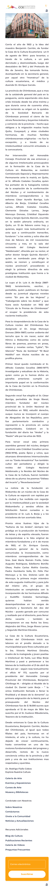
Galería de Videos (15, 845)
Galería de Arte (13, 778)
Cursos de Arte (13, 787)
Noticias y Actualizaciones (19, 820)
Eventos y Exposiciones (18, 783)
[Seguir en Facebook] (34, 888)
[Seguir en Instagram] (46, 888)
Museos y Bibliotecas (16, 792)
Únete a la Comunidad (17, 816)
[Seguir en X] (40, 888)
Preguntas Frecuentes (17, 849)
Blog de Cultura (14, 835)
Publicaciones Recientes (18, 840)
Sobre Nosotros (13, 807)
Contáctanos (12, 811)
